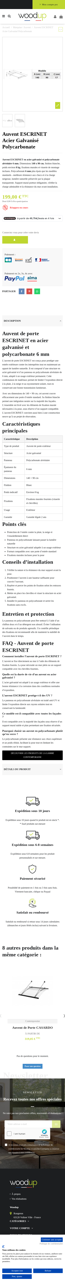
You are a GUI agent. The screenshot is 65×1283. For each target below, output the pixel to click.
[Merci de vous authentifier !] (15, 240)
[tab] (32, 321)
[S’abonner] (56, 1124)
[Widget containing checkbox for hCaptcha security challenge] (27, 1133)
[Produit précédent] (60, 29)
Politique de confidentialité (51, 1244)
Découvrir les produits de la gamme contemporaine (32, 755)
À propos (16, 1194)
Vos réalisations (19, 1199)
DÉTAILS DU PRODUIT (17, 769)
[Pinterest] (29, 291)
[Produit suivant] (61, 29)
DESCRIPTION (12, 321)
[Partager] (21, 291)
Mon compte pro (50, 4)
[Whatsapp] (37, 291)
